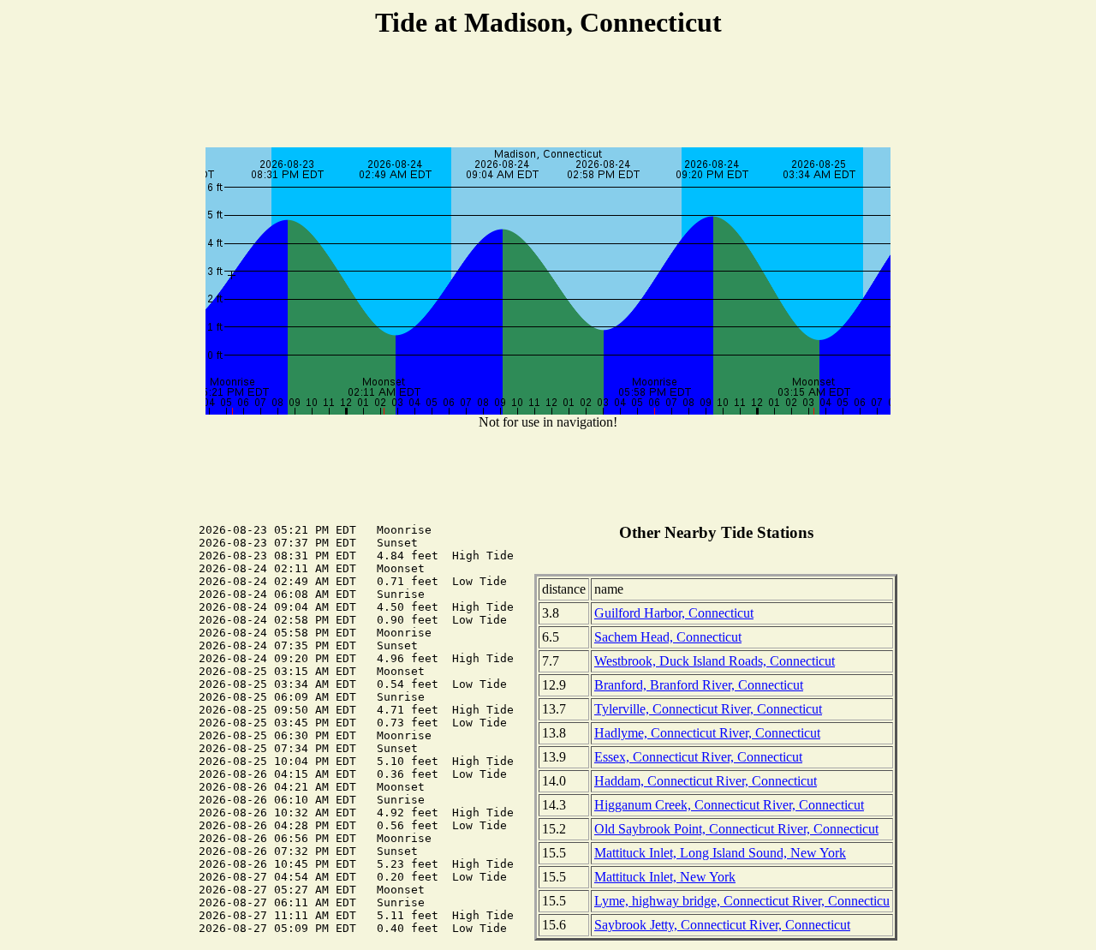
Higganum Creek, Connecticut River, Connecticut (729, 805)
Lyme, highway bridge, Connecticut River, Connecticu (742, 900)
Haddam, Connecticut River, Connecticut (705, 781)
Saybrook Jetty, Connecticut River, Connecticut (722, 924)
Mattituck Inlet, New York (665, 876)
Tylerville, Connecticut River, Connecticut (708, 709)
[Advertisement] (548, 95)
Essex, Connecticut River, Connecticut (698, 757)
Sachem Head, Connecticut (668, 637)
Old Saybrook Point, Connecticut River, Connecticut (736, 829)
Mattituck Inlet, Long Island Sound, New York (720, 852)
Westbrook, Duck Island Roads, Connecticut (714, 661)
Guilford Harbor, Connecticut (674, 613)
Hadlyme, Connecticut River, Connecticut (707, 733)
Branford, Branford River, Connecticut (698, 685)
